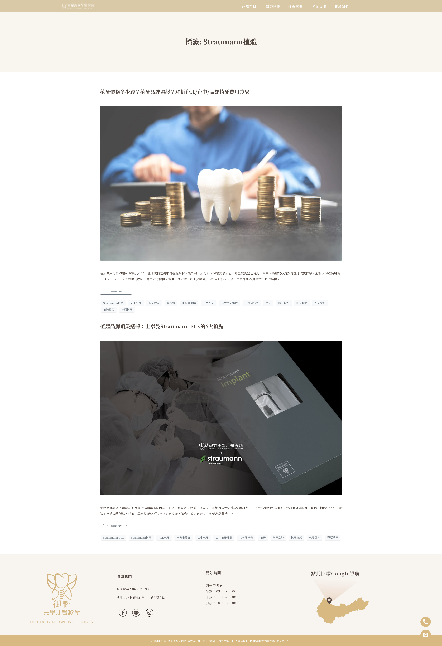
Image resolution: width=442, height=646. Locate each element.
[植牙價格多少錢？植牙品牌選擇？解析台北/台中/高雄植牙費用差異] (221, 183)
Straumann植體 (113, 303)
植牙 (268, 303)
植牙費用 (320, 303)
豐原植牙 (126, 310)
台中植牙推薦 (229, 303)
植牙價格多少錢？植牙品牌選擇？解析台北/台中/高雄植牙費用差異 (174, 91)
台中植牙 (208, 303)
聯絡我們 (342, 6)
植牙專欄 (319, 6)
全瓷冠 (171, 303)
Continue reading (116, 291)
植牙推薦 (302, 303)
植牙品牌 (278, 538)
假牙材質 (154, 303)
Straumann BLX (113, 538)
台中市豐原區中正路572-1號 (145, 597)
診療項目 (249, 6)
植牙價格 (283, 303)
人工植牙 (136, 303)
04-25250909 (141, 589)
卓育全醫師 (189, 303)
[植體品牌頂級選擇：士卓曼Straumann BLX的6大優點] (221, 417)
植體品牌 (108, 310)
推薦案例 (295, 6)
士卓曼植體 (252, 303)
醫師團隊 (273, 6)
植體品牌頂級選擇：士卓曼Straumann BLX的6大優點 (161, 326)
